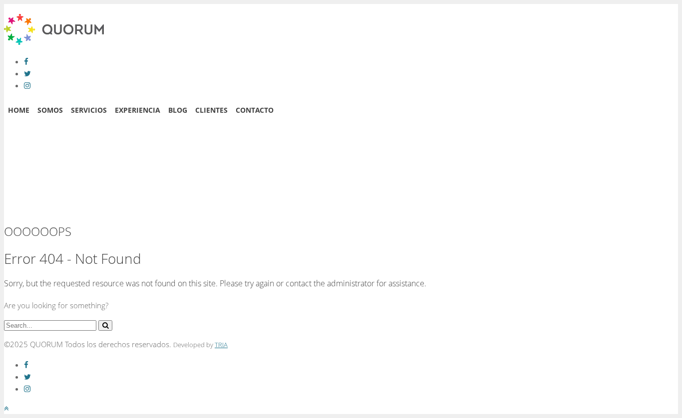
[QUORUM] (54, 42)
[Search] (105, 325)
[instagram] (27, 85)
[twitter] (27, 73)
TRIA (221, 345)
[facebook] (26, 61)
